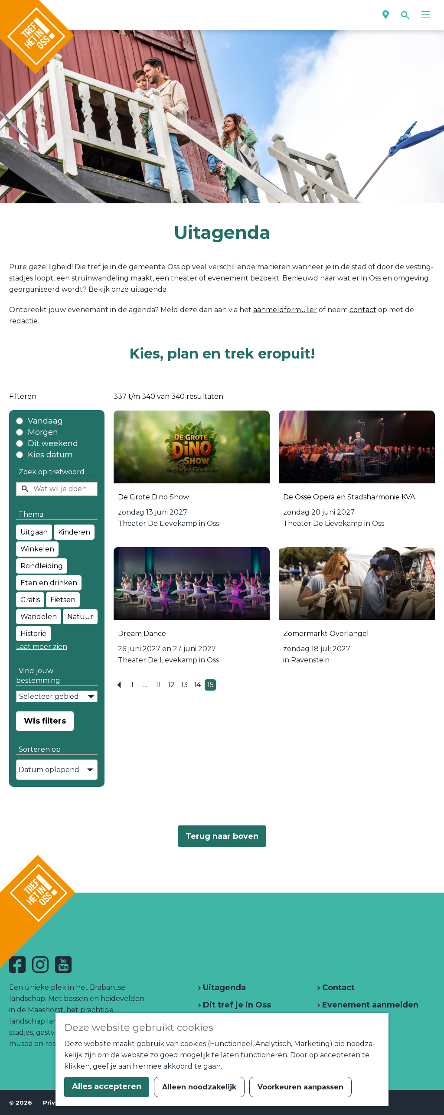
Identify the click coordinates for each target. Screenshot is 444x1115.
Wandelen (38, 617)
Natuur (80, 617)
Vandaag (45, 421)
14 (198, 686)
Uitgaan (34, 532)
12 (172, 686)
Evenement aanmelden (369, 1005)
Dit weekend (53, 443)
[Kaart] (386, 15)
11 (160, 686)
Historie (33, 633)
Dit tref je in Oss (236, 1005)
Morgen (43, 432)
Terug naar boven (222, 836)
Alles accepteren (106, 1086)
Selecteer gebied (49, 696)
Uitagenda (223, 987)
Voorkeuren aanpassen (300, 1087)
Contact (337, 987)
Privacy (54, 1102)
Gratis (30, 600)
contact (362, 310)
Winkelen (37, 549)
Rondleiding (41, 566)
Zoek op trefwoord (52, 472)
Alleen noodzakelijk (199, 1087)
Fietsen (62, 600)
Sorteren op (42, 749)
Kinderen (74, 532)
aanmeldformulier (285, 310)
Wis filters (45, 721)
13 (185, 686)
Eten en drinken (48, 583)
